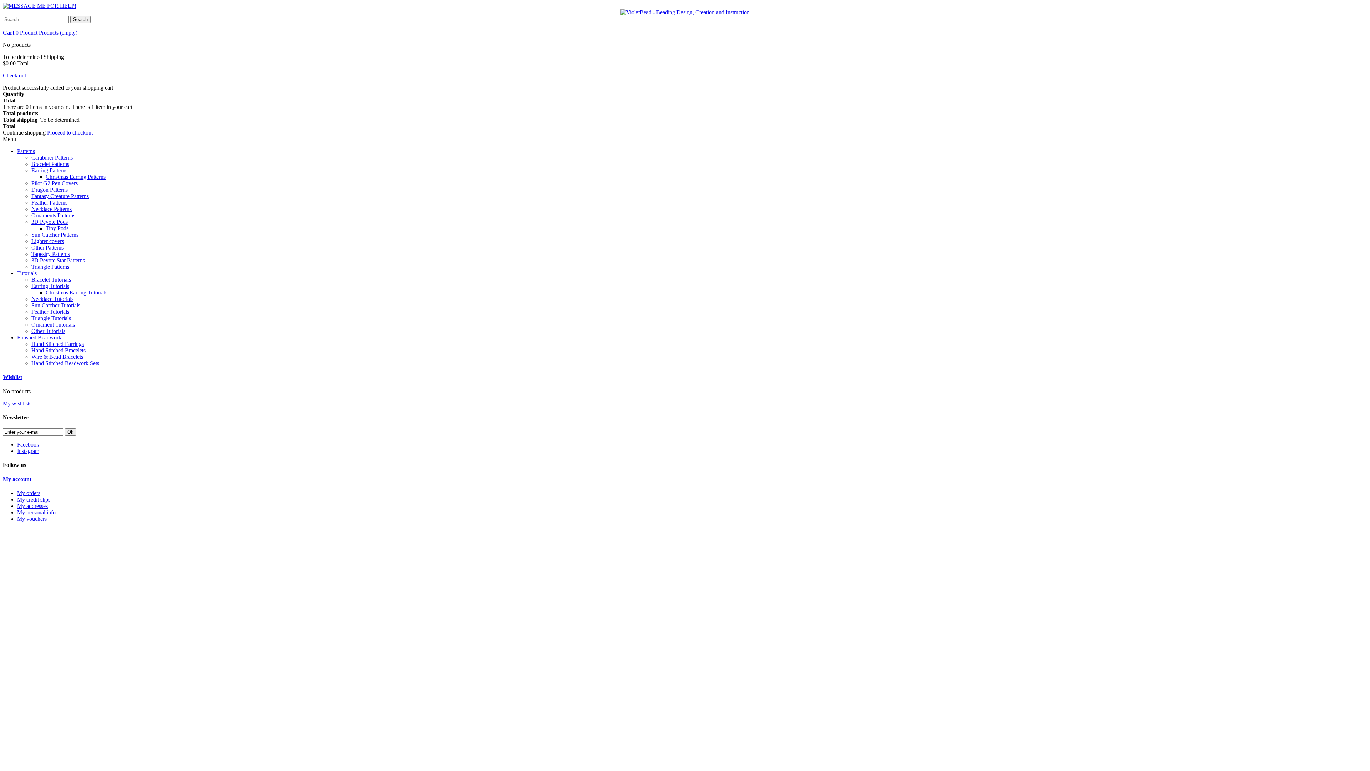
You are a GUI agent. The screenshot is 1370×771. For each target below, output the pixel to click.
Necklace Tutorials (52, 299)
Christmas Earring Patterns (76, 177)
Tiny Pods (57, 228)
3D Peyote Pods (49, 222)
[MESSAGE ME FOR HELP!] (39, 6)
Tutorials (27, 273)
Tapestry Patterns (50, 254)
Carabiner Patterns (52, 158)
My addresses (32, 506)
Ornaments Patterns (53, 215)
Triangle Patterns (50, 267)
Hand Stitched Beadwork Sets (65, 363)
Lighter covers (47, 241)
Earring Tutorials (50, 286)
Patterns (26, 151)
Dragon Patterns (49, 190)
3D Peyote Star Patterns (58, 260)
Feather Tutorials (50, 312)
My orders (28, 493)
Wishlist (12, 377)
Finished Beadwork (39, 337)
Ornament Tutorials (53, 325)
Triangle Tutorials (51, 318)
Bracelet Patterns (50, 164)
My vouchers (32, 519)
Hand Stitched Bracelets (58, 350)
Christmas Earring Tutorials (76, 292)
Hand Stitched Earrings (57, 344)
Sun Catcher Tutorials (55, 305)
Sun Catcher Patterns (54, 235)
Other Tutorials (48, 331)
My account (17, 479)
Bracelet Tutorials (51, 280)
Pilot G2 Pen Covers (54, 183)
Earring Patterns (49, 170)
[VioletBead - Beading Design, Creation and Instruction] (685, 12)
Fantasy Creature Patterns (60, 196)
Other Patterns (47, 248)
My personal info (36, 512)
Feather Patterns (49, 203)
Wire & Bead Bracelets (57, 357)
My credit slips (33, 500)
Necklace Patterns (51, 209)
